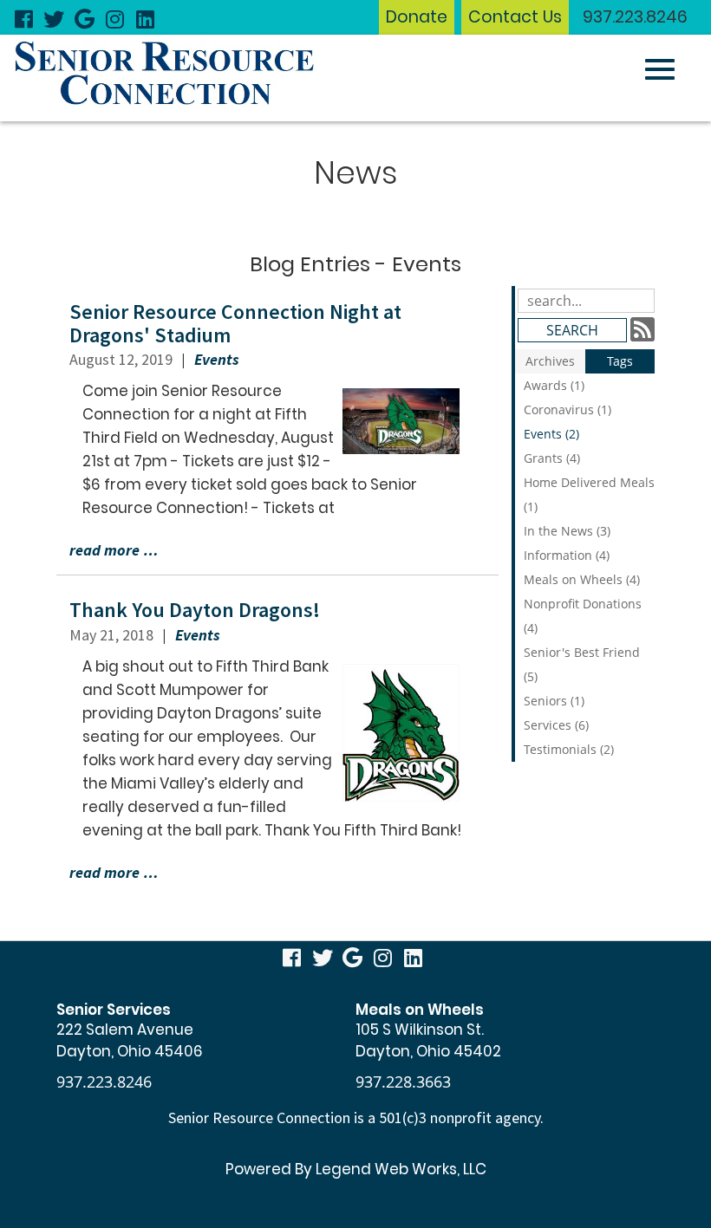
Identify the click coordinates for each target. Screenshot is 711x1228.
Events (216, 359)
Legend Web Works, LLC (401, 1169)
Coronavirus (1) (567, 409)
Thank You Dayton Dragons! (194, 609)
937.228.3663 (403, 1081)
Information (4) (567, 555)
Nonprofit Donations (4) (583, 615)
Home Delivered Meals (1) (589, 494)
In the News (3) (567, 531)
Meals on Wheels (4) (582, 579)
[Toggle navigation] (660, 69)
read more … (114, 550)
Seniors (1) (554, 700)
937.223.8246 (635, 17)
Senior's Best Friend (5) (582, 664)
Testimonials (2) (569, 749)
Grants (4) (552, 458)
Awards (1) (554, 385)
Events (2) (551, 434)
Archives (550, 361)
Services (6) (556, 725)
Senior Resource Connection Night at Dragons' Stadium (235, 323)
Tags (620, 361)
